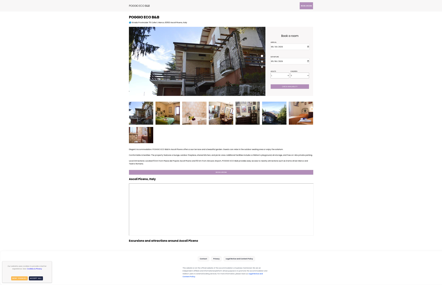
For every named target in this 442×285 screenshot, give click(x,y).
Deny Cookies (19, 278)
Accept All (36, 278)
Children (293, 71)
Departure (275, 57)
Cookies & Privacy (34, 269)
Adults (273, 71)
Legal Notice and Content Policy (239, 259)
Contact (203, 259)
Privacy (216, 259)
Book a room (306, 6)
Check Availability (290, 86)
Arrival (273, 42)
